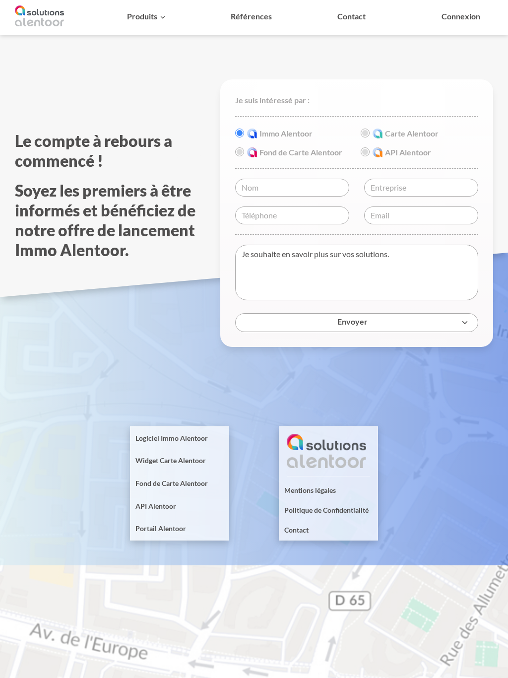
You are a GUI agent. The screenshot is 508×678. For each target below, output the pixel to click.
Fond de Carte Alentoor (171, 483)
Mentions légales (310, 490)
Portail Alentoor (160, 528)
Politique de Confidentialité (326, 510)
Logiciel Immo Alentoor (171, 438)
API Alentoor (155, 506)
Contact (296, 530)
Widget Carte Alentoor (170, 460)
